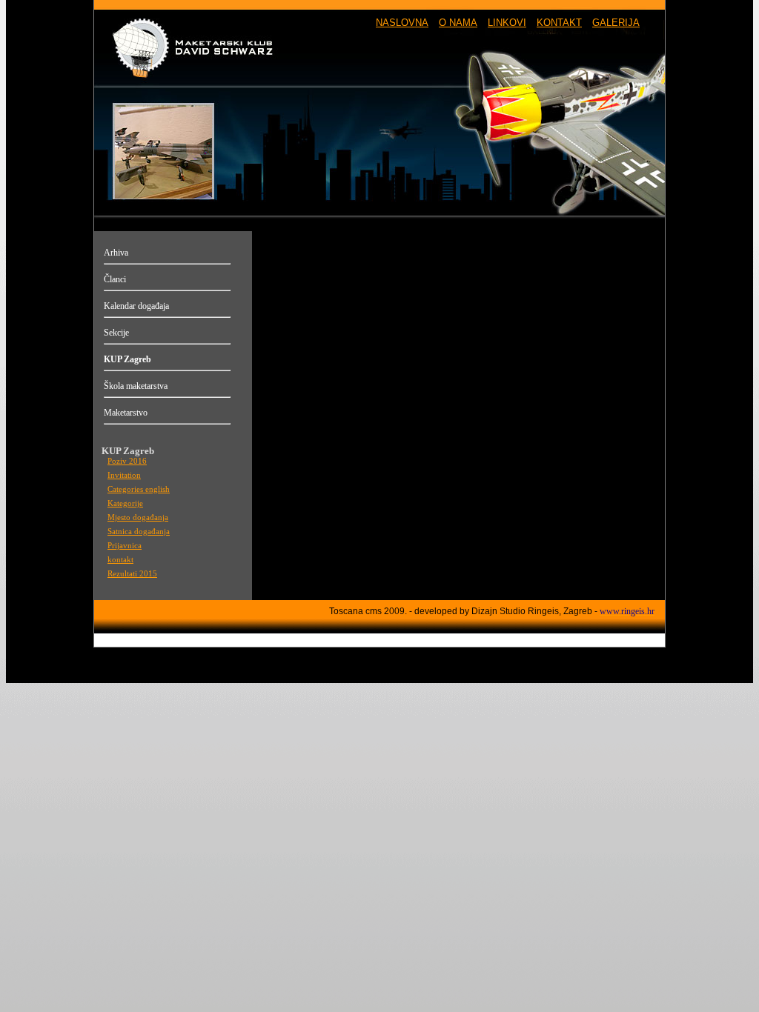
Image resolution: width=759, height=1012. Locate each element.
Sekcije (116, 332)
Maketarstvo (126, 412)
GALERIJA (616, 22)
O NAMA (458, 22)
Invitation (124, 475)
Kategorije (125, 503)
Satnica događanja (138, 531)
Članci (115, 279)
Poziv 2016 (127, 461)
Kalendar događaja (136, 306)
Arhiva (116, 252)
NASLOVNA (402, 22)
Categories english (138, 489)
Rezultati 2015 (132, 574)
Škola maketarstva (136, 386)
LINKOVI (507, 22)
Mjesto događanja (137, 517)
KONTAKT (559, 22)
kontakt (120, 560)
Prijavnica (124, 546)
